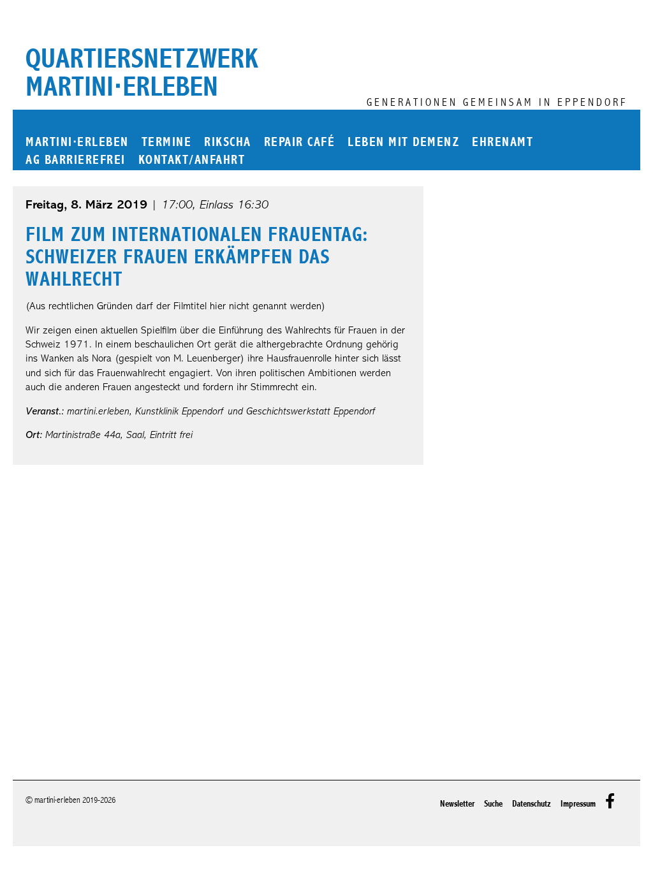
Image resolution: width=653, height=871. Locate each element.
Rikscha (227, 142)
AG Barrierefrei (76, 160)
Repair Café (299, 142)
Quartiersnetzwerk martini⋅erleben (142, 73)
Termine (167, 142)
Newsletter (457, 803)
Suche (493, 803)
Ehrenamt (502, 142)
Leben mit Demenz (403, 142)
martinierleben (77, 142)
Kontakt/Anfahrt (192, 160)
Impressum (578, 803)
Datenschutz (531, 803)
